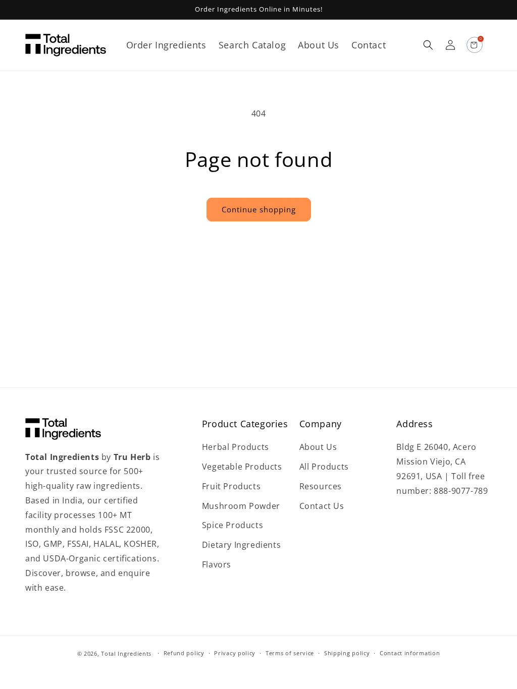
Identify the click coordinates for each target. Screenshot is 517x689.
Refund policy (184, 653)
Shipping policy (347, 653)
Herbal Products (235, 446)
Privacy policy (234, 653)
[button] (428, 45)
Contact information (410, 653)
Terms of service (290, 653)
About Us (318, 446)
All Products (324, 466)
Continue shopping (259, 209)
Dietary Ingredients (241, 544)
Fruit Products (231, 486)
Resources (320, 486)
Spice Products (232, 525)
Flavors (216, 564)
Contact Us (321, 505)
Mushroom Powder (241, 505)
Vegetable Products (242, 466)
